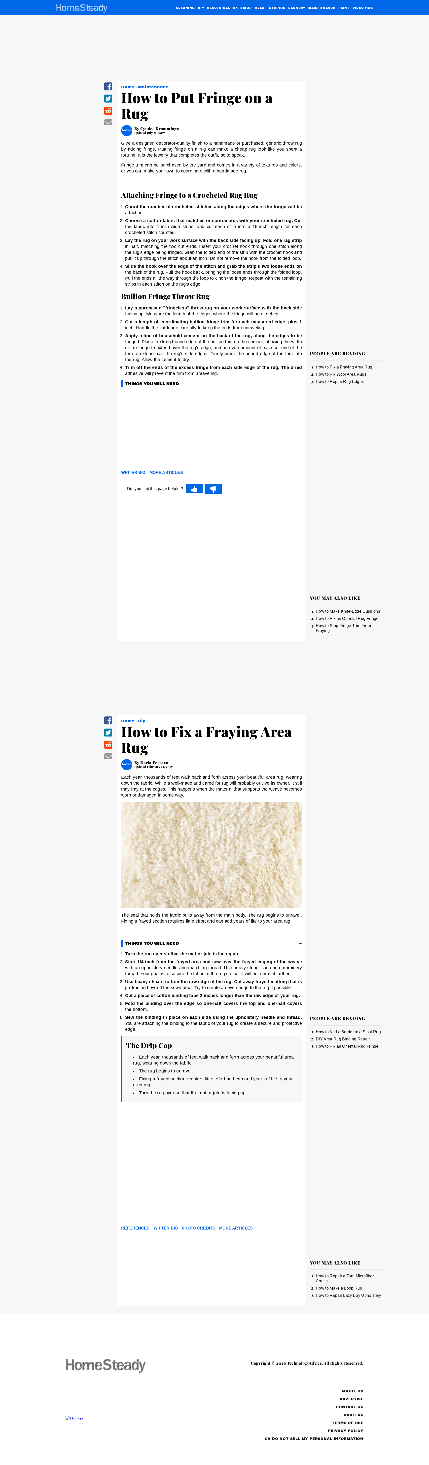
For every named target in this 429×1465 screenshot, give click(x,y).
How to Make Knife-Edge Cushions (348, 611)
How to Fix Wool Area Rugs (341, 374)
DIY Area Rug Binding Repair (343, 1039)
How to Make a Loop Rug (339, 1288)
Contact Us (349, 1407)
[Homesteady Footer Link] (115, 1366)
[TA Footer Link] (115, 1418)
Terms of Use (347, 1423)
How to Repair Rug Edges (340, 381)
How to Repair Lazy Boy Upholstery (348, 1295)
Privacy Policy (345, 1431)
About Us (352, 1391)
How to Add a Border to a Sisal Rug (348, 1032)
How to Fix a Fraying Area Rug (344, 367)
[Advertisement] (211, 430)
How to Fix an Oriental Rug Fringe (347, 618)
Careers (353, 1415)
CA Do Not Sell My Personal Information (314, 1439)
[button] (108, 90)
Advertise (351, 1399)
